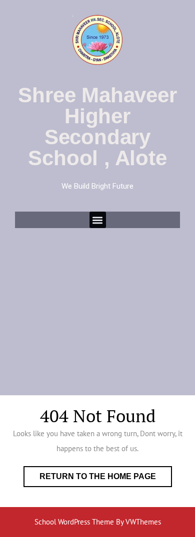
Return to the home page (106, 473)
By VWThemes (138, 522)
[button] (98, 220)
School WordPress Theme (74, 522)
